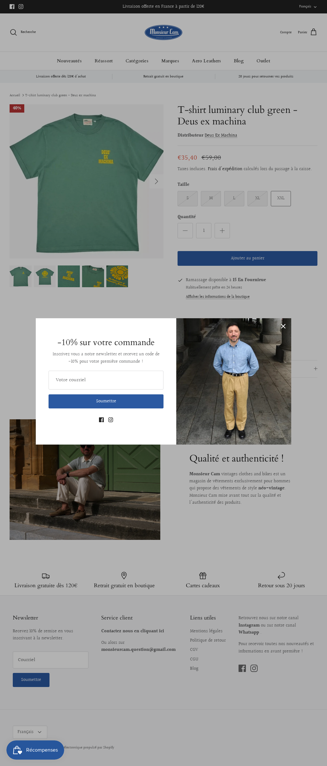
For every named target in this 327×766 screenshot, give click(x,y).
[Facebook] (101, 419)
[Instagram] (110, 419)
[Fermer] (283, 326)
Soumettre (106, 401)
